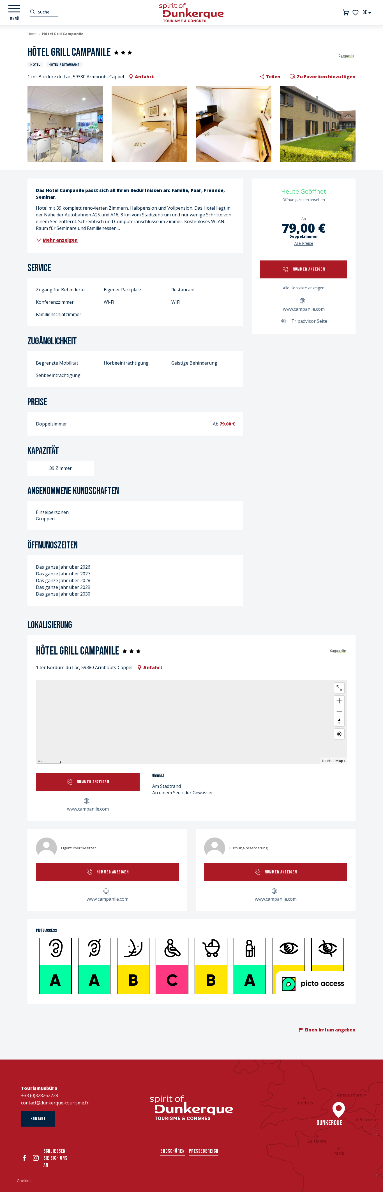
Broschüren (172, 1151)
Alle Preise (303, 243)
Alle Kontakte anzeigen (303, 287)
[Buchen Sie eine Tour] (346, 12)
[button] (367, 12)
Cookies (24, 1180)
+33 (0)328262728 (39, 1095)
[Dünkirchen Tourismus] (191, 12)
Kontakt (38, 1119)
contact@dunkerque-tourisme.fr (55, 1103)
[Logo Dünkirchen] (191, 1107)
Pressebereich (203, 1151)
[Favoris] (356, 13)
